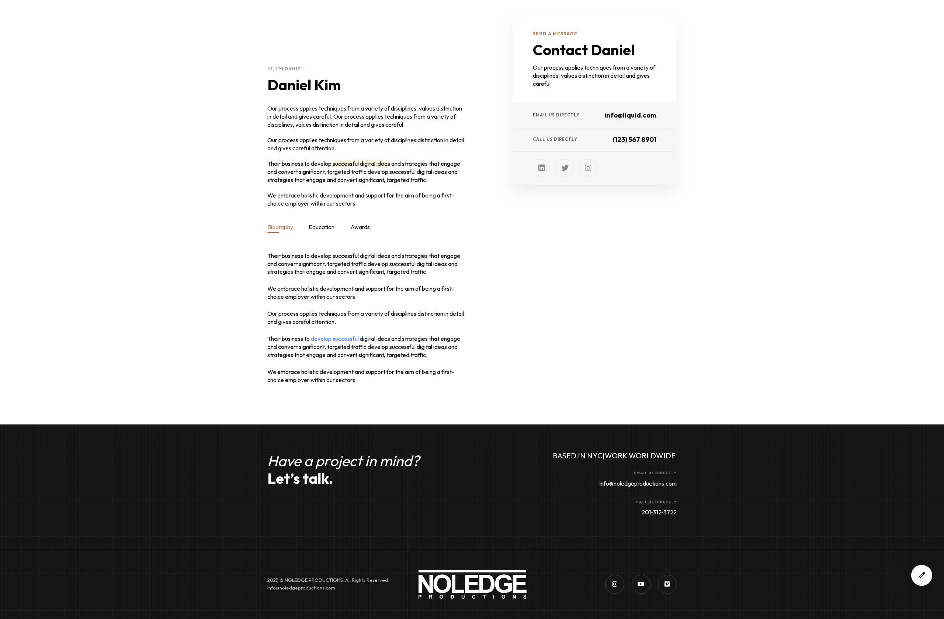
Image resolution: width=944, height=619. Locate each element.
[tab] (280, 227)
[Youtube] (641, 584)
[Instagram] (588, 168)
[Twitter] (565, 168)
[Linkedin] (542, 168)
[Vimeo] (667, 584)
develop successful (335, 338)
